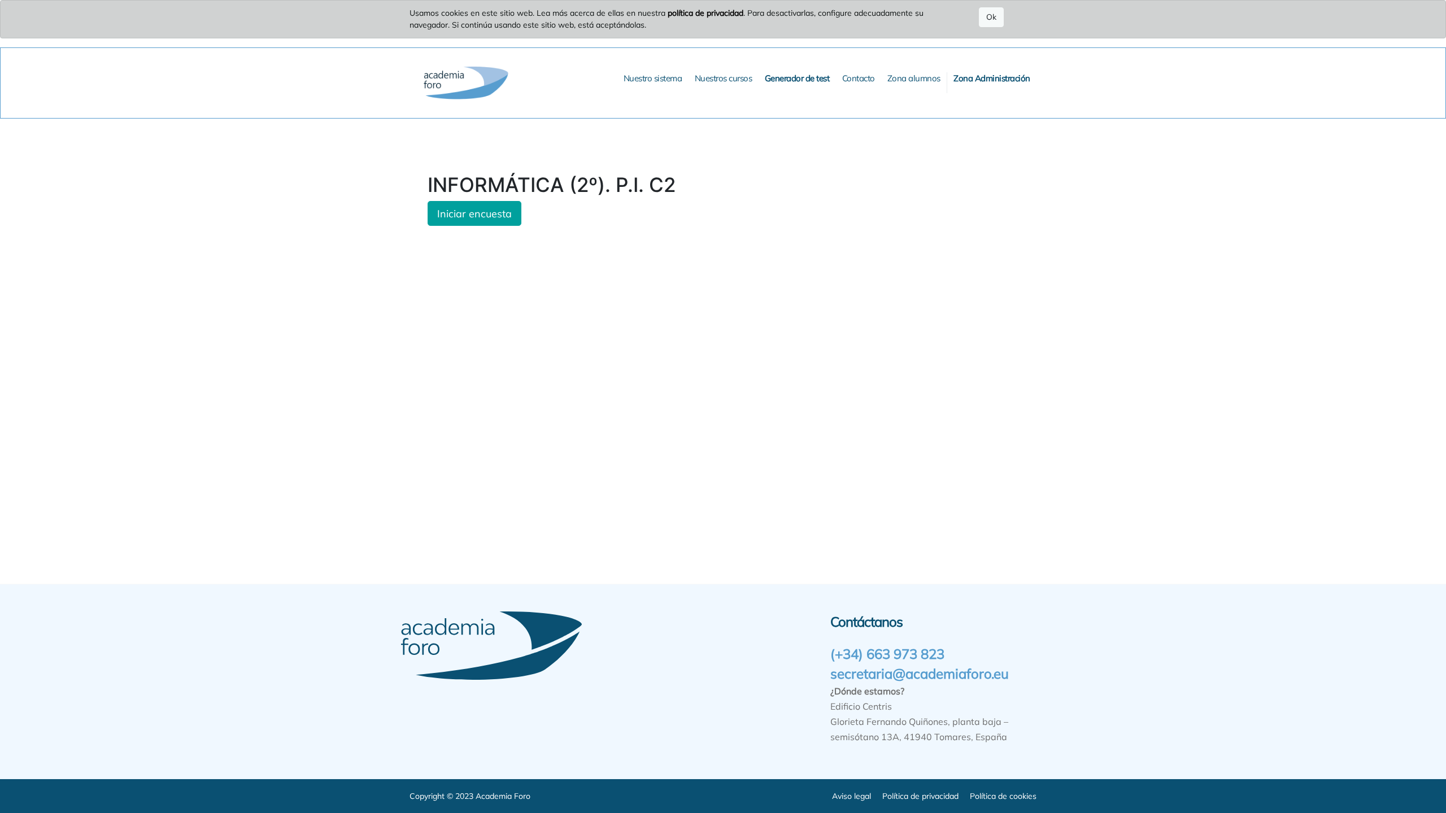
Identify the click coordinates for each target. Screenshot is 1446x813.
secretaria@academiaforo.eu (919, 673)
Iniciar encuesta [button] (474, 213)
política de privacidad (705, 13)
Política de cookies (1003, 796)
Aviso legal (851, 796)
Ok (991, 17)
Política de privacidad (920, 796)
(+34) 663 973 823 (887, 653)
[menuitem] (653, 78)
